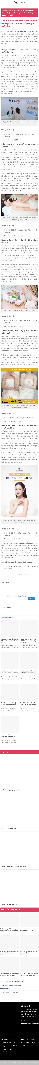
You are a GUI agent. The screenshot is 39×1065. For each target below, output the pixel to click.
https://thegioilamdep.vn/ (9, 992)
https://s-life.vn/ (5, 989)
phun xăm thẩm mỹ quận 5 (23, 566)
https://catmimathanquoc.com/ (11, 985)
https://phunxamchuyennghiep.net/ (12, 981)
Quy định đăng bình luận (20, 596)
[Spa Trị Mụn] (19, 3)
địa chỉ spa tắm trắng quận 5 (22, 31)
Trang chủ (6, 10)
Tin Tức (14, 10)
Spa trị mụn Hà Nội (10, 1046)
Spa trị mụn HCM (9, 1043)
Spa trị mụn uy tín (15, 555)
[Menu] (2, 3)
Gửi (31, 599)
